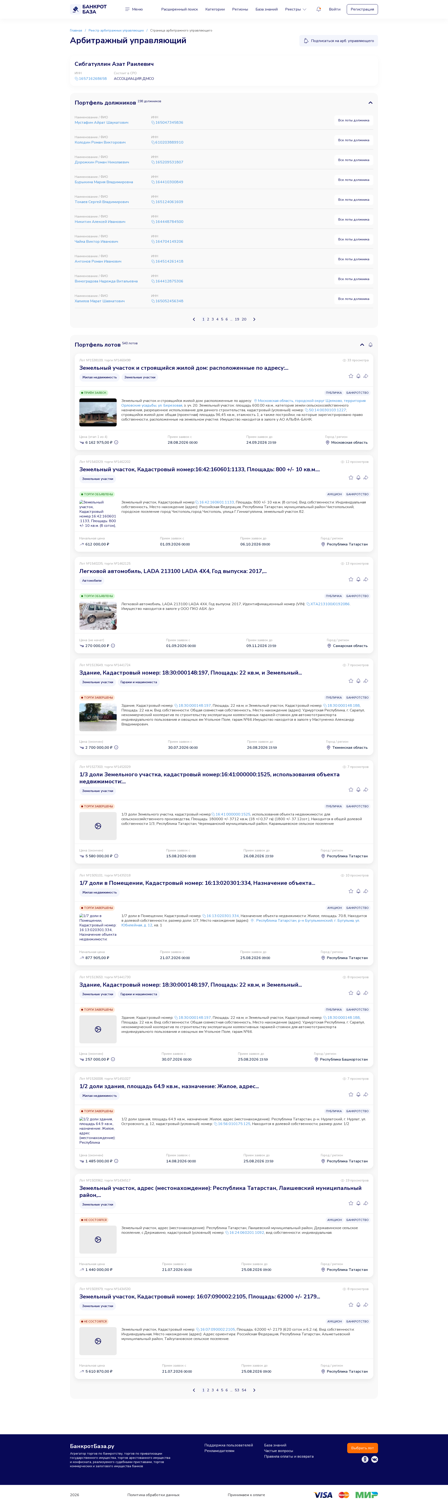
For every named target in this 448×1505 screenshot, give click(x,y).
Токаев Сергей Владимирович (102, 202)
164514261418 (169, 261)
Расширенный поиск (179, 9)
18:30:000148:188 (343, 705)
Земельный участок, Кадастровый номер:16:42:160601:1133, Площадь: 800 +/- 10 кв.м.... (199, 469)
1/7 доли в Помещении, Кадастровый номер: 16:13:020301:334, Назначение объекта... (197, 882)
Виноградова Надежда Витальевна (106, 281)
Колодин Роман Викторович (100, 142)
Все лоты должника (353, 120)
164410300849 (169, 182)
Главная (76, 30)
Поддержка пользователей (228, 1445)
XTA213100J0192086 (330, 604)
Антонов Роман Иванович (98, 261)
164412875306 (169, 281)
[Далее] (254, 319)
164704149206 (169, 241)
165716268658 (93, 78)
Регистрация (362, 9)
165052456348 (169, 301)
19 (237, 319)
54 (244, 1390)
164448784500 (169, 221)
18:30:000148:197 (194, 705)
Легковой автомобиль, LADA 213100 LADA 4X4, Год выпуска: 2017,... (173, 571)
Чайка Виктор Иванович (96, 241)
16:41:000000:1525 (233, 814)
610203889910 (169, 142)
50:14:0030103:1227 (327, 410)
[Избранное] (351, 376)
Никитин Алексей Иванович (100, 221)
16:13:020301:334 (222, 915)
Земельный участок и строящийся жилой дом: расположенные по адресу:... (183, 367)
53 (237, 1390)
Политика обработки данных (153, 1495)
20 (244, 319)
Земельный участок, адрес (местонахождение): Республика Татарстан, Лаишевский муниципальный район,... (220, 1192)
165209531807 (169, 162)
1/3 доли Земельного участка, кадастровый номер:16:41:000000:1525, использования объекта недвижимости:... (209, 778)
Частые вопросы (278, 1451)
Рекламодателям (219, 1451)
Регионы (240, 9)
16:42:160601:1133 (216, 502)
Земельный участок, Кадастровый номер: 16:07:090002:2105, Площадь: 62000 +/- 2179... (199, 1296)
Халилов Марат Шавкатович (100, 301)
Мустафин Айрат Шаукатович (101, 122)
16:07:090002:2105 (217, 1329)
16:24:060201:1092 (246, 1232)
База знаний (267, 9)
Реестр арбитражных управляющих (116, 30)
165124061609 (169, 202)
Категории (215, 9)
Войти (334, 9)
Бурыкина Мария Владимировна (104, 182)
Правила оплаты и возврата (289, 1456)
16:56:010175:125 (234, 1123)
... (231, 319)
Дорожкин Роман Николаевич (102, 162)
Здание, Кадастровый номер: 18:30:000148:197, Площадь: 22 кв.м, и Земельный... (190, 672)
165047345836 (169, 122)
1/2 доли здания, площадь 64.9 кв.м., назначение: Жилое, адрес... (169, 1086)
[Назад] (194, 319)
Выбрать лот (362, 1448)
